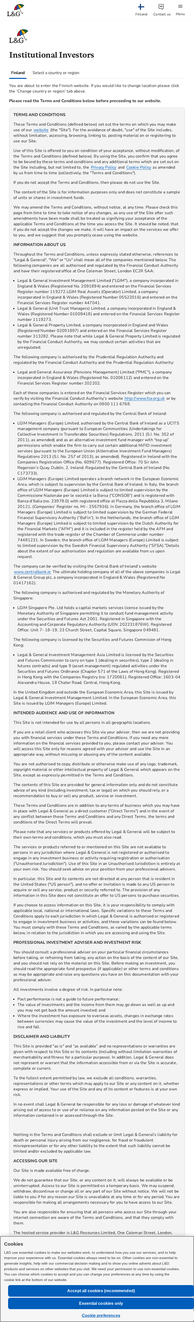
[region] (97, 689)
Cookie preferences (101, 1315)
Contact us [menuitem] (162, 14)
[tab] (18, 73)
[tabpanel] (97, 685)
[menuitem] (141, 10)
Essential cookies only (101, 1303)
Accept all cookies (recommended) (101, 1291)
